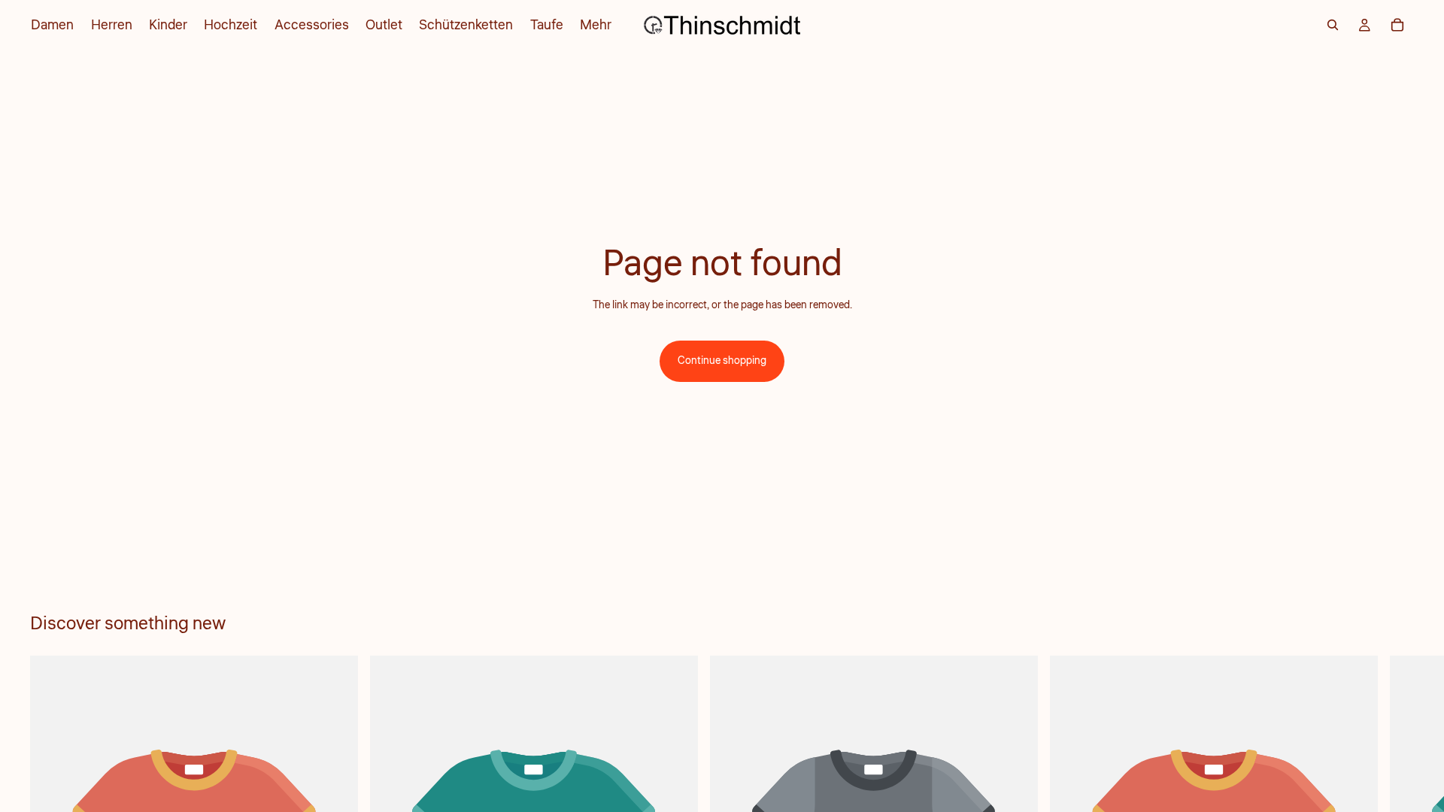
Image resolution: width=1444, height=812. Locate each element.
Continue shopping (722, 360)
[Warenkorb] (1397, 24)
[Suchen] (1332, 24)
